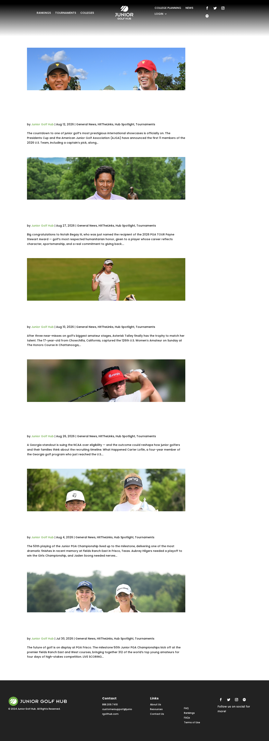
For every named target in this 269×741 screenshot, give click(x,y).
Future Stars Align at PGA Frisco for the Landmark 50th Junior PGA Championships (102, 626)
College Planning (168, 8)
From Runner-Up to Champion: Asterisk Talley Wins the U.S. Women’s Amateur (106, 314)
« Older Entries (37, 673)
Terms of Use (192, 722)
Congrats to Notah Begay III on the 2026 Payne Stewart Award (106, 213)
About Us (155, 704)
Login (159, 14)
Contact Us (157, 714)
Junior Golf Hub (42, 124)
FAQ (186, 708)
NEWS (189, 8)
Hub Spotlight (124, 124)
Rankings (44, 13)
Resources (156, 709)
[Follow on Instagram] (223, 8)
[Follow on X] (215, 8)
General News (86, 124)
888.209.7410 (110, 704)
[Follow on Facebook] (207, 8)
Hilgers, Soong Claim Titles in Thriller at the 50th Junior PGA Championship (101, 525)
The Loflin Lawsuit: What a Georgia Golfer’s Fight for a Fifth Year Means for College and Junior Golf (100, 420)
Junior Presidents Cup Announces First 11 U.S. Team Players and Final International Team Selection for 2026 (104, 108)
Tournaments (65, 13)
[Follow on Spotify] (207, 16)
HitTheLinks (105, 124)
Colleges (87, 13)
